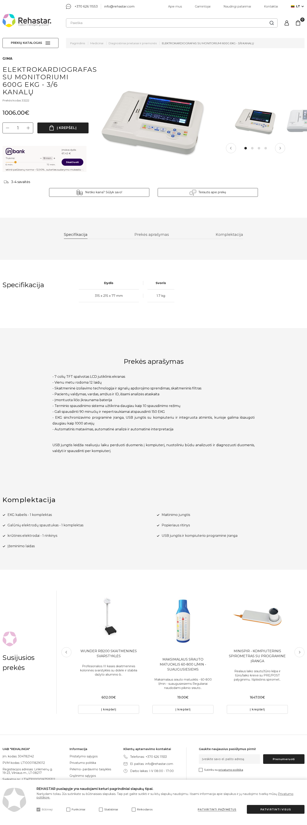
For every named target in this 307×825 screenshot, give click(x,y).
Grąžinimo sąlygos (83, 776)
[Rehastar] (27, 21)
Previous (231, 148)
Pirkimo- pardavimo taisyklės (90, 769)
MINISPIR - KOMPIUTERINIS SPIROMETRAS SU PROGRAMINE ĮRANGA (257, 656)
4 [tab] (265, 148)
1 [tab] (245, 148)
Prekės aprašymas (151, 234)
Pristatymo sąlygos (84, 756)
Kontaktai (271, 6)
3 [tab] (259, 148)
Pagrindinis (77, 43)
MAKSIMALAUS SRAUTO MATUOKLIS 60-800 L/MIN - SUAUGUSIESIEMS (183, 664)
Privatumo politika (83, 763)
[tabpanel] (256, 120)
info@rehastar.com (119, 6)
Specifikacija (76, 234)
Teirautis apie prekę (212, 192)
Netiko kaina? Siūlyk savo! (103, 192)
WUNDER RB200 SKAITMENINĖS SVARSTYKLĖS (108, 653)
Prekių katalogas (26, 43)
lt (298, 6)
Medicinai (96, 43)
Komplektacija (229, 234)
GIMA (8, 59)
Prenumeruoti (284, 759)
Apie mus (175, 6)
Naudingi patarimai (237, 6)
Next (280, 148)
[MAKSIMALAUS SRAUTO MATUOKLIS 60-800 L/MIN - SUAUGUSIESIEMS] (182, 621)
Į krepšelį (67, 128)
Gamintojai (203, 6)
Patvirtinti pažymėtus (217, 809)
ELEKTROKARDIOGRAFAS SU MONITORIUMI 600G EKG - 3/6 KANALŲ (208, 43)
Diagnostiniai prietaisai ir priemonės (133, 43)
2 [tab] (252, 148)
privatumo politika (230, 769)
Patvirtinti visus (275, 809)
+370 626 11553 (86, 6)
